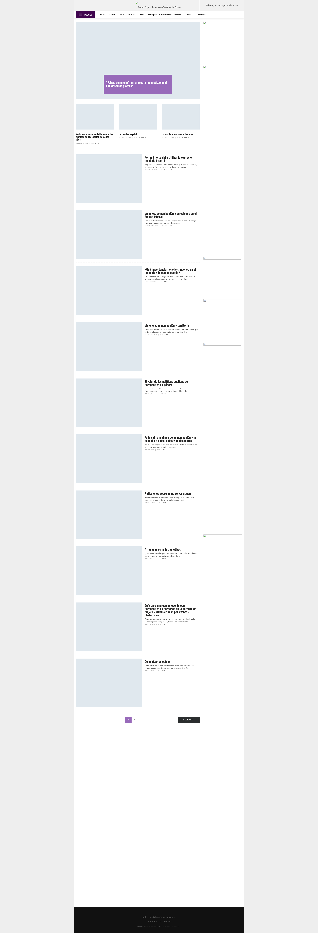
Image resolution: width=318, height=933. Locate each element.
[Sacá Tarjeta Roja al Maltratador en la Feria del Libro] (210, 773)
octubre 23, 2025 (151, 170)
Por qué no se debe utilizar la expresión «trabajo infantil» (169, 159)
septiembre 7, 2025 (151, 226)
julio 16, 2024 (149, 394)
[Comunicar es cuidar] (109, 683)
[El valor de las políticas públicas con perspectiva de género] (109, 402)
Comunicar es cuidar (157, 661)
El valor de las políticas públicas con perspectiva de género (167, 383)
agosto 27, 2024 (151, 282)
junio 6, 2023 (149, 671)
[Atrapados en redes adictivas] (109, 570)
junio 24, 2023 (150, 624)
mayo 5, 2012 (207, 759)
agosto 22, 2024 (151, 334)
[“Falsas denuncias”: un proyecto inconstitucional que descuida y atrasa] (138, 60)
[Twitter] (86, 6)
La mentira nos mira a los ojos (177, 134)
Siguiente (188, 720)
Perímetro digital (128, 134)
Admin (97, 143)
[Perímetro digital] (138, 117)
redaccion (142, 137)
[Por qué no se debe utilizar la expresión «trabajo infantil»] (109, 178)
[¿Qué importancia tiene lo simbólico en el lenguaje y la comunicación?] (109, 290)
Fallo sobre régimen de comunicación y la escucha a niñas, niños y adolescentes (170, 439)
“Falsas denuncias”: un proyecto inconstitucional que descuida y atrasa (136, 84)
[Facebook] (80, 6)
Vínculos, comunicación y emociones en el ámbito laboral (171, 215)
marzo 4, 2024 (150, 503)
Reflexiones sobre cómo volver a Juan (168, 493)
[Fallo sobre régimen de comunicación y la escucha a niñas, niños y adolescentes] (109, 458)
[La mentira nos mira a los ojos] (181, 117)
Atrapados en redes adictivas (163, 549)
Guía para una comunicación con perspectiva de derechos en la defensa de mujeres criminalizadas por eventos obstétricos (170, 610)
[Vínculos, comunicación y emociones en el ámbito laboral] (109, 234)
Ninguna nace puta (213, 729)
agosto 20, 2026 (82, 143)
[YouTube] (92, 6)
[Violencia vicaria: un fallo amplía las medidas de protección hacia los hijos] (95, 117)
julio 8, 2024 (149, 450)
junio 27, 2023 (150, 558)
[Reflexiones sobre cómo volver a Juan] (109, 514)
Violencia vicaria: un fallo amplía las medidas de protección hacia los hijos (94, 136)
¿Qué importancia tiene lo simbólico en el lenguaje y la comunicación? (170, 271)
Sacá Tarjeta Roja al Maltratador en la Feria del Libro (230, 770)
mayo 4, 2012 (207, 738)
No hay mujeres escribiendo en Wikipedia (219, 748)
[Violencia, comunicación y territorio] (109, 346)
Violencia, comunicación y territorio (167, 325)
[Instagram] (98, 6)
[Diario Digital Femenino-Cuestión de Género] (159, 7)
